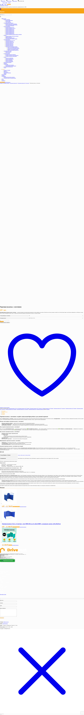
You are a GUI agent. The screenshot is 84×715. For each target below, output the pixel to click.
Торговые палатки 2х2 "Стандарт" (59, 408)
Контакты (3, 80)
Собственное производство (5, 574)
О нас (3, 79)
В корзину (1, 321)
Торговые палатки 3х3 (13, 83)
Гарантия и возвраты (7, 72)
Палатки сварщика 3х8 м (10, 31)
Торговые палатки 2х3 (9, 43)
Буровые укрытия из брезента (11, 54)
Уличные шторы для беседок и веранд (12, 36)
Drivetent (48, 409)
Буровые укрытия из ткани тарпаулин (12, 55)
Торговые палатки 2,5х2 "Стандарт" (36, 408)
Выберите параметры (16, 506)
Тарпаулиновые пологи (4, 571)
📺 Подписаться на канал (7, 560)
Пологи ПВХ (8, 21)
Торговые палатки (7, 39)
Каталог (3, 69)
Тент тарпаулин (8, 22)
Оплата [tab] (3, 412)
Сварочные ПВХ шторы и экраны (11, 38)
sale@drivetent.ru (5, 623)
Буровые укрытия (7, 53)
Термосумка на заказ (4, 570)
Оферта (5, 73)
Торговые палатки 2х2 (9, 41)
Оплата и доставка (7, 70)
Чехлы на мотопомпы (9, 61)
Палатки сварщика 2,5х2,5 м (10, 28)
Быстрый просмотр (23, 506)
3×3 (25, 455)
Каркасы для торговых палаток (13, 49)
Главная (1, 83)
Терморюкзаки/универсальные (11, 65)
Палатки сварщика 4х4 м (10, 32)
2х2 (23, 455)
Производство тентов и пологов (9, 77)
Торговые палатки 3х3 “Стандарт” (23, 83)
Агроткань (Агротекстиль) (8, 66)
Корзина (9, 2)
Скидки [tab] (3, 414)
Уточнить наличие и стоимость (4, 322)
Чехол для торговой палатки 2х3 (13, 50)
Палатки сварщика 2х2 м (10, 27)
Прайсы (3, 75)
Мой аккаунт (9, 4)
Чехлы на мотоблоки (9, 60)
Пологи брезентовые (9, 20)
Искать (1, 14)
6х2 (29, 455)
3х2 (26, 455)
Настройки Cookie (3, 594)
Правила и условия (3, 585)
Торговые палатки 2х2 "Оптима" (47, 408)
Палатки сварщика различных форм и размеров (14, 34)
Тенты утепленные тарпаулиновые (11, 24)
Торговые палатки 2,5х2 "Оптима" (24, 408)
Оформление (2, 581)
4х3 (28, 455)
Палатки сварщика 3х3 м (10, 29)
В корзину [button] (10, 545)
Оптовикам (4, 76)
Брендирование (3, 318)
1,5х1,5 (19, 455)
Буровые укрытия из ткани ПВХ (11, 56)
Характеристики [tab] (4, 411)
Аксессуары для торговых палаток (11, 46)
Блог (1, 567)
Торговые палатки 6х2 (9, 45)
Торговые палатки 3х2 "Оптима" (71, 408)
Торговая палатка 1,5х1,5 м (10, 40)
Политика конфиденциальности (5, 586)
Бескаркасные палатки (7, 62)
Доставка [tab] (3, 413)
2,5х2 (21, 455)
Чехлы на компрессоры (10, 58)
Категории (4, 18)
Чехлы (5, 57)
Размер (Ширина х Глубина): (5, 315)
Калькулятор (4, 74)
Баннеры (5, 63)
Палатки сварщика (7, 26)
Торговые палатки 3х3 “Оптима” (11, 409)
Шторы (5, 35)
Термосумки (6, 64)
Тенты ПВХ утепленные (10, 25)
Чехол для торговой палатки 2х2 (13, 47)
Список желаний (4, 2)
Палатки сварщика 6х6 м (10, 33)
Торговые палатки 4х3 (32, 409)
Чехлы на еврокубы (9, 59)
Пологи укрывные (7, 19)
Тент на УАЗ (8, 52)
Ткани (5, 67)
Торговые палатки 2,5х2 (10, 42)
